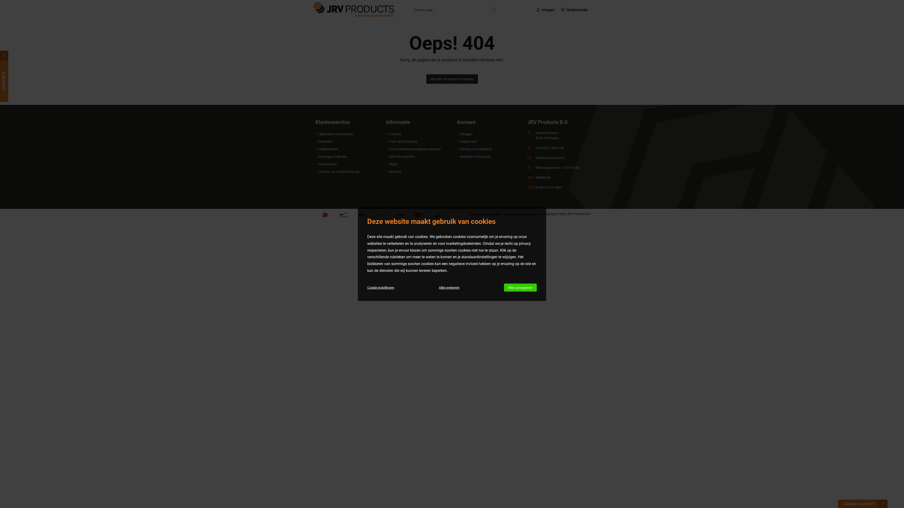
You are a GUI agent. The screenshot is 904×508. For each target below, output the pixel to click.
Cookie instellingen (380, 287)
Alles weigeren (449, 287)
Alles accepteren (520, 287)
